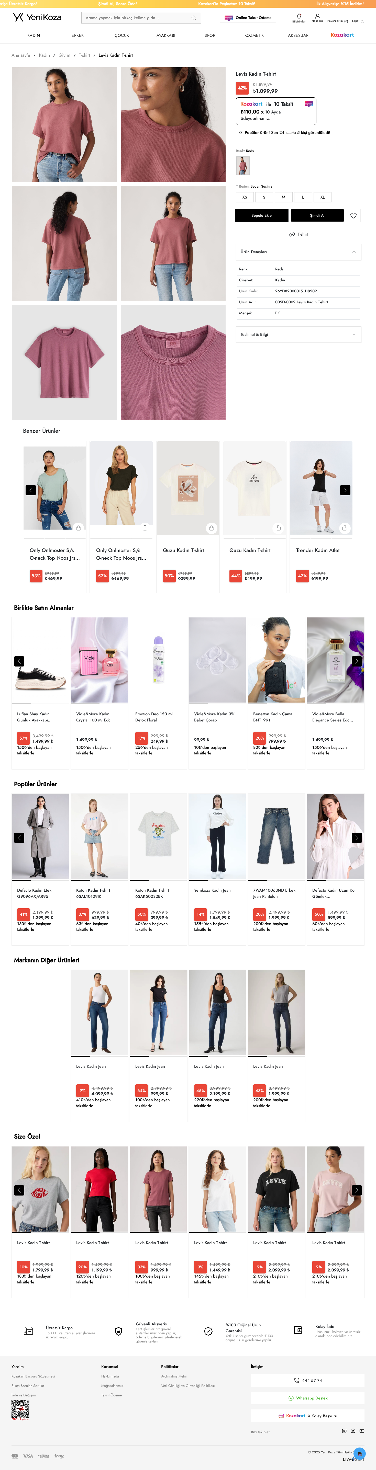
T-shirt (303, 234)
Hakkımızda (110, 1376)
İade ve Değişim (24, 1395)
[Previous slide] (31, 490)
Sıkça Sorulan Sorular (28, 1385)
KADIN (33, 35)
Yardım (18, 1366)
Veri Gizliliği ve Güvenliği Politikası (188, 1385)
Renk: (240, 150)
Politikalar (170, 1366)
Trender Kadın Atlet (317, 550)
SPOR (210, 35)
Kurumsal (109, 1366)
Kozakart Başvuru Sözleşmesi (33, 1376)
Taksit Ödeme (111, 1395)
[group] (40, 693)
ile (277, 104)
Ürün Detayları (254, 252)
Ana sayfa (21, 55)
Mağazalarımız (112, 1385)
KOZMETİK (254, 35)
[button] (19, 661)
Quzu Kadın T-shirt (183, 550)
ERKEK (78, 35)
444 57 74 (312, 1380)
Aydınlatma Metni (174, 1376)
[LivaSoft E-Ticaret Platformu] (353, 1459)
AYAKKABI (166, 35)
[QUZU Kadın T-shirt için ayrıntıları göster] (188, 488)
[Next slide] (345, 490)
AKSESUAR (298, 35)
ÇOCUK (122, 35)
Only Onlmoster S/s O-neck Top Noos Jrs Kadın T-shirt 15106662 (52, 554)
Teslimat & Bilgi (254, 334)
